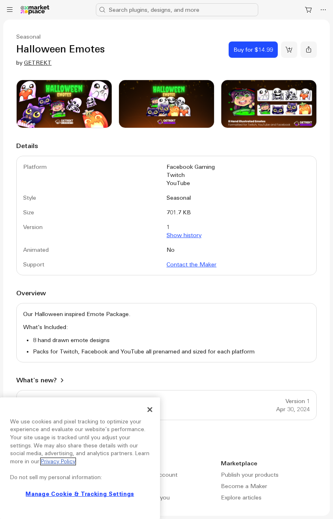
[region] (80, 458)
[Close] (150, 410)
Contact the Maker (191, 264)
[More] (323, 9)
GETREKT (38, 62)
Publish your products (250, 474)
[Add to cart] (289, 49)
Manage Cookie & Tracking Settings (80, 494)
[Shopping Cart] (308, 9)
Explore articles (241, 497)
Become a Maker (244, 486)
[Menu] (9, 9)
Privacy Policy (58, 461)
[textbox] (166, 332)
